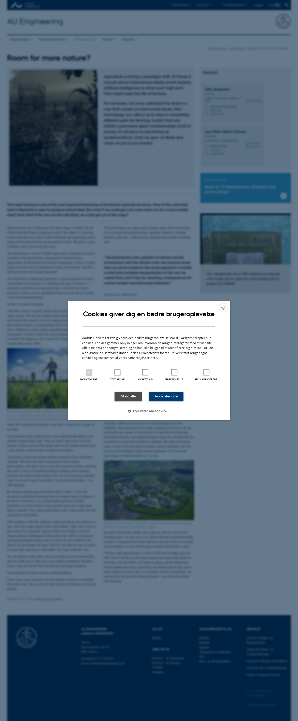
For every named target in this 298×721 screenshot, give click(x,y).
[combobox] (223, 308)
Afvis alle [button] (128, 396)
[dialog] (149, 360)
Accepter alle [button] (166, 396)
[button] (149, 411)
